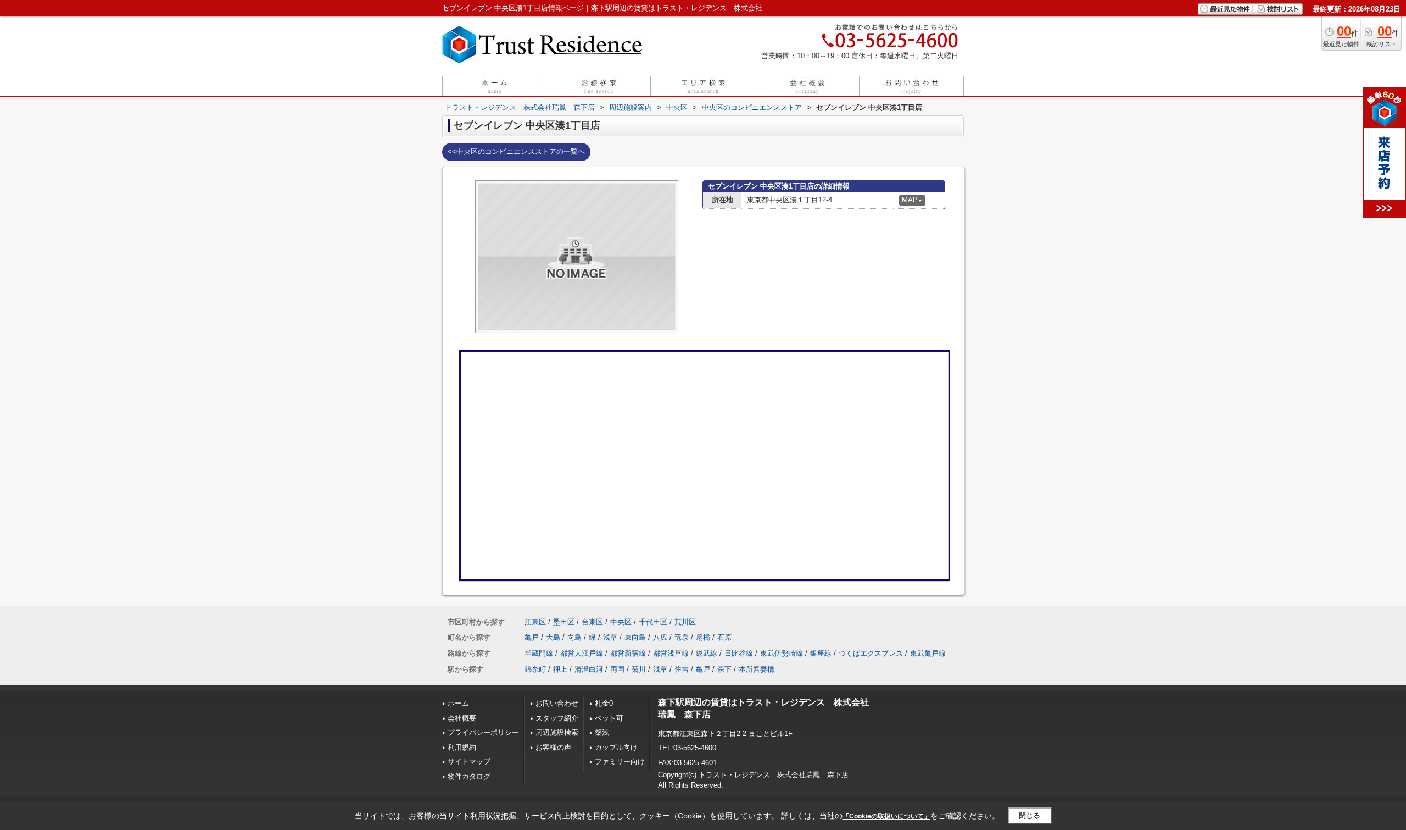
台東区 (592, 622)
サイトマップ (469, 761)
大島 (553, 637)
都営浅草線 (671, 653)
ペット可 (609, 718)
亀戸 (532, 637)
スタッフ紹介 (556, 718)
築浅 (602, 732)
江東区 (535, 622)
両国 (617, 669)
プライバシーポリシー (483, 732)
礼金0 (604, 703)
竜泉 (681, 637)
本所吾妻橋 (756, 669)
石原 (724, 637)
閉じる (1029, 815)
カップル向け (616, 747)
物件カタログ (469, 776)
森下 (724, 669)
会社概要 (462, 718)
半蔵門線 (539, 653)
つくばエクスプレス (871, 653)
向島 (574, 637)
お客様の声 (553, 747)
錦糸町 (535, 669)
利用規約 (462, 747)
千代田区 (653, 622)
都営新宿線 (628, 653)
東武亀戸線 (928, 653)
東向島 (635, 637)
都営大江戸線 (581, 653)
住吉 (681, 669)
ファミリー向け (620, 761)
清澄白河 (588, 669)
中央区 (621, 622)
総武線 (706, 653)
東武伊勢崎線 (781, 653)
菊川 (639, 669)
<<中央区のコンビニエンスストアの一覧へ (516, 151)
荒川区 (685, 622)
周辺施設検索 (556, 732)
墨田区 (563, 622)
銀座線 (821, 653)
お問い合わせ (556, 703)
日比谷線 (738, 653)
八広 (660, 637)
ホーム (458, 703)
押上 (560, 669)
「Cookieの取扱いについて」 (886, 816)
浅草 (610, 637)
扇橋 (703, 637)
